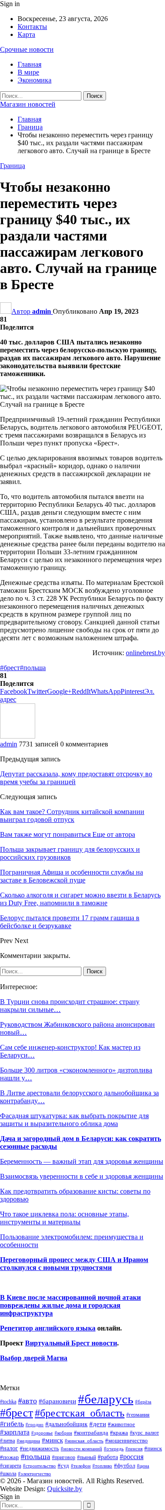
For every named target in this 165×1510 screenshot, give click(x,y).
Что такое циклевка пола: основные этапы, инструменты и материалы (64, 1218)
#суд (63, 1465)
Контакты (32, 26)
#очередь (114, 1448)
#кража (119, 1432)
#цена (143, 1465)
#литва (7, 1441)
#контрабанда (91, 1432)
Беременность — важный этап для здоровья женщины (81, 1161)
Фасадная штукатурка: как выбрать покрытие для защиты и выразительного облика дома (74, 1119)
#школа (8, 1474)
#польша (33, 667)
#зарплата (14, 1432)
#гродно (35, 1424)
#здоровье (42, 1433)
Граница (12, 165)
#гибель (12, 1424)
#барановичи (57, 1401)
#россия (131, 1456)
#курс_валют (144, 1433)
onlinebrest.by (145, 652)
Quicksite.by (64, 1488)
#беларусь (105, 1399)
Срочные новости (27, 49)
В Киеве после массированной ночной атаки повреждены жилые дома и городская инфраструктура (70, 1305)
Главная (29, 64)
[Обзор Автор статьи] (17, 736)
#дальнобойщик (66, 1424)
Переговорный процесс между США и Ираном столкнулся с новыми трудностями (74, 1263)
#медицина (28, 1440)
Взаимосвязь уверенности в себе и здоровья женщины (81, 1176)
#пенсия (134, 1448)
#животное (121, 1424)
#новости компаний (81, 1448)
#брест (10, 667)
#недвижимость (39, 1448)
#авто (27, 1400)
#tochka (8, 1402)
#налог (9, 1448)
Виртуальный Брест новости (71, 1343)
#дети (97, 1424)
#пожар (9, 1457)
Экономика (34, 80)
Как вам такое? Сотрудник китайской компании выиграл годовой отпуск (72, 815)
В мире (28, 72)
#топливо (102, 1465)
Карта (26, 34)
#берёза (143, 1401)
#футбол (124, 1465)
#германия (138, 1415)
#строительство (39, 1465)
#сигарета (10, 1466)
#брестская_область (80, 1413)
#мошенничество (126, 1440)
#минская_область (84, 1440)
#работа (108, 1456)
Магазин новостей (27, 104)
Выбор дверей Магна (33, 1358)
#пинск (153, 1448)
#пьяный (86, 1457)
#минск (52, 1440)
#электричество (34, 1473)
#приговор (63, 1457)
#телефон (81, 1465)
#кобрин (63, 1432)
